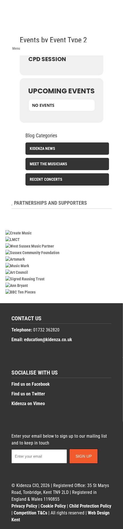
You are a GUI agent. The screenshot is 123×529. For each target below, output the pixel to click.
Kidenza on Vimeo (28, 403)
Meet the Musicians (48, 164)
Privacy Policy (24, 506)
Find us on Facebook (30, 384)
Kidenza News (42, 148)
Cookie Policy (53, 506)
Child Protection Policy (90, 506)
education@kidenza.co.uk (48, 339)
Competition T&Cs (30, 513)
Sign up (84, 456)
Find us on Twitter (28, 394)
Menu (16, 49)
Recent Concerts (46, 179)
